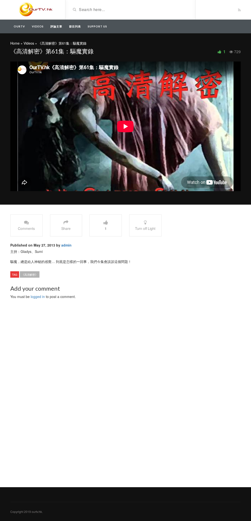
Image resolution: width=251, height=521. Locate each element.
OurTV (19, 26)
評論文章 (56, 26)
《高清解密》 (30, 274)
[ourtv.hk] (36, 9)
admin (66, 245)
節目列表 (75, 26)
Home (15, 43)
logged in (38, 296)
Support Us (97, 26)
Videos (38, 26)
